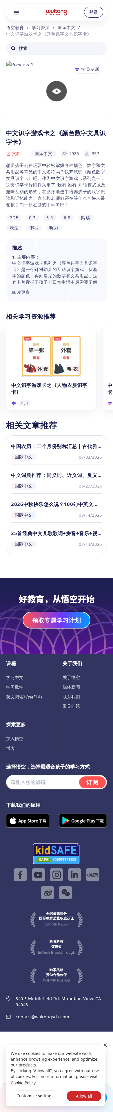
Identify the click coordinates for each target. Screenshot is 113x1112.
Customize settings (35, 1095)
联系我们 (71, 696)
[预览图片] (56, 91)
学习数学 (14, 687)
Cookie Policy (23, 1082)
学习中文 (14, 677)
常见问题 (71, 706)
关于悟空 (71, 677)
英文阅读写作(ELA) (24, 696)
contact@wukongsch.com (43, 1016)
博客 (10, 748)
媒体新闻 (71, 687)
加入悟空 (14, 738)
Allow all (84, 1096)
